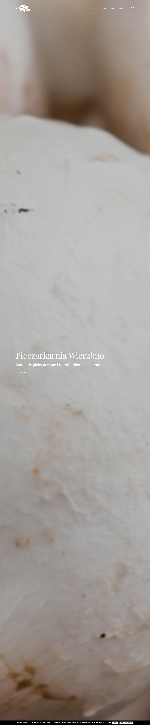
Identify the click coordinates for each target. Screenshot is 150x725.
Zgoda (115, 722)
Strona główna (92, 8)
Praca (113, 8)
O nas (104, 8)
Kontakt (122, 8)
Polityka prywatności (126, 722)
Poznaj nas (22, 372)
